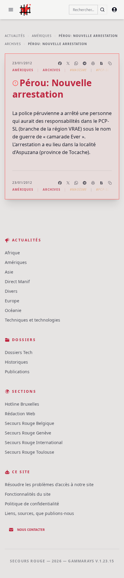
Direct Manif (17, 281)
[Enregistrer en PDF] (101, 63)
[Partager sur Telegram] (84, 63)
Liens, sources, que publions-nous (39, 513)
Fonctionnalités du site (28, 494)
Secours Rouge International (34, 442)
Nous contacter (31, 530)
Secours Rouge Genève (28, 433)
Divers (11, 291)
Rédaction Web (20, 413)
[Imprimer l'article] (93, 63)
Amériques (41, 36)
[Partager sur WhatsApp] (76, 63)
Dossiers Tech (19, 352)
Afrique (12, 253)
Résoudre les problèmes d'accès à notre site (49, 484)
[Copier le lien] (110, 63)
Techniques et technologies (32, 320)
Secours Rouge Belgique (29, 423)
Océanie (13, 310)
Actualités (15, 36)
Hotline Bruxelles (22, 404)
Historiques (16, 362)
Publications (17, 371)
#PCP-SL (102, 70)
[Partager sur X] (68, 63)
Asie (9, 272)
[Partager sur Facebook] (60, 63)
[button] (11, 10)
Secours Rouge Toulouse (29, 452)
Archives (13, 44)
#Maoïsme (78, 70)
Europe (12, 301)
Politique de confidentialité (32, 504)
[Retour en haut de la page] (111, 565)
